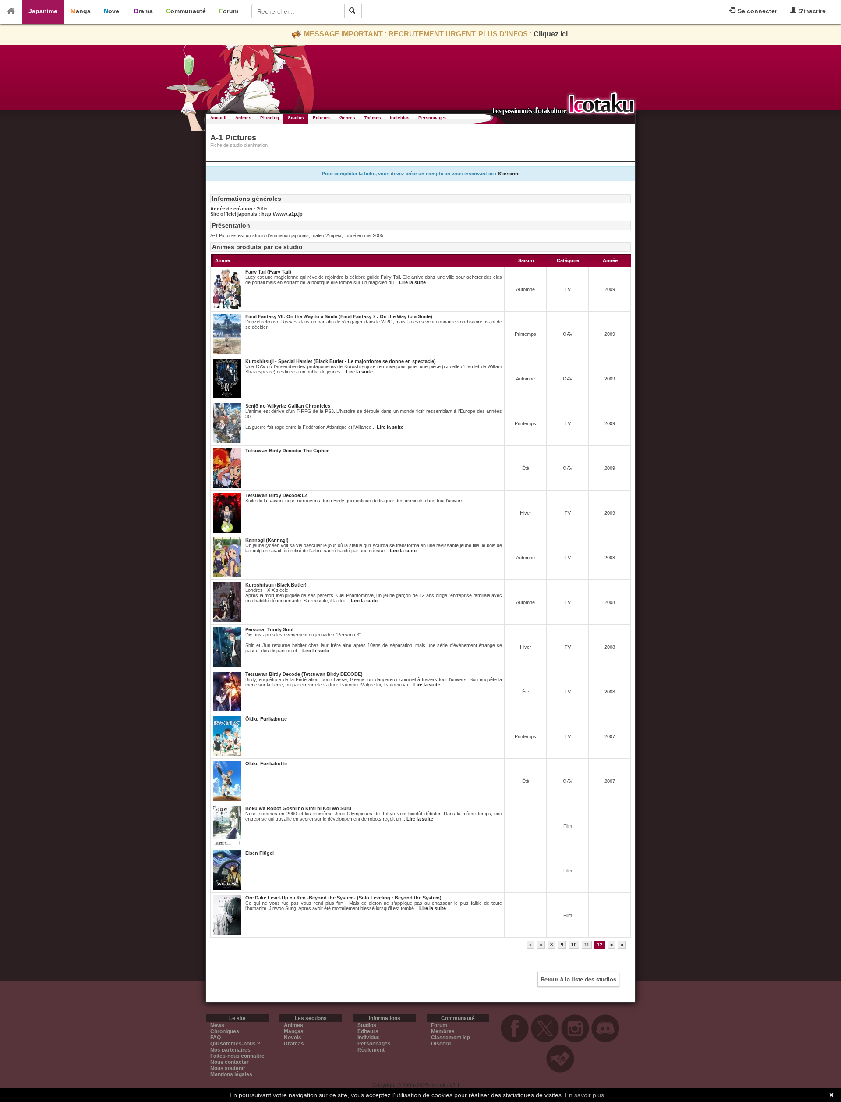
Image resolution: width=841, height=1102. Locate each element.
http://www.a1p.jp (282, 214)
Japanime (42, 10)
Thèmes (372, 117)
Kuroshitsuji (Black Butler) (276, 584)
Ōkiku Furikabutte (266, 719)
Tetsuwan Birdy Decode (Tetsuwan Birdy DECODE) (304, 674)
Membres (443, 1031)
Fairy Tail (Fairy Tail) (268, 271)
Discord (441, 1044)
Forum (228, 10)
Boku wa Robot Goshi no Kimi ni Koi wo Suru (298, 808)
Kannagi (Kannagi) (267, 540)
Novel (112, 10)
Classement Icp (450, 1037)
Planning (269, 117)
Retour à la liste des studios (578, 979)
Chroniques (224, 1031)
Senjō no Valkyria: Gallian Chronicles (287, 406)
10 (573, 944)
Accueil (218, 117)
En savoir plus (584, 1094)
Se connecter (756, 10)
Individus (400, 117)
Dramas (294, 1044)
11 (586, 944)
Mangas (294, 1031)
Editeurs (367, 1031)
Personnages (432, 117)
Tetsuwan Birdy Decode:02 (276, 495)
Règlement (371, 1050)
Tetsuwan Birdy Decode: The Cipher (287, 450)
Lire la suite (412, 282)
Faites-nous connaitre (237, 1056)
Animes (243, 117)
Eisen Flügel (259, 853)
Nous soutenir (227, 1068)
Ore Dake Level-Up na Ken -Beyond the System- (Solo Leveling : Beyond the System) (343, 897)
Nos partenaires (230, 1050)
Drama (143, 10)
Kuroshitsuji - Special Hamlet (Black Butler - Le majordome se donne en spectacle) (340, 361)
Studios (296, 117)
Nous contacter (229, 1062)
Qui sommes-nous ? (235, 1044)
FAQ (215, 1037)
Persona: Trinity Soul (269, 629)
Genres (347, 117)
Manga (81, 10)
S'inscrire (811, 10)
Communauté (186, 10)
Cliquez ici (551, 34)
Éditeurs (322, 117)
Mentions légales (231, 1074)
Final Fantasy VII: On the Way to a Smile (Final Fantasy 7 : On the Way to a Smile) (338, 316)
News (217, 1025)
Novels (292, 1037)
